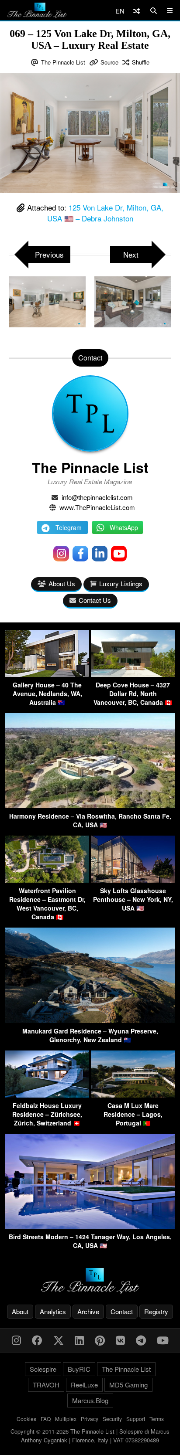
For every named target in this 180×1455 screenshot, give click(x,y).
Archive (88, 1311)
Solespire (43, 1368)
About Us (61, 583)
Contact (122, 1311)
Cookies (26, 1418)
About (20, 1311)
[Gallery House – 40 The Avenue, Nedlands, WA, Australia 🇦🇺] (47, 674)
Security (112, 1418)
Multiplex (65, 1418)
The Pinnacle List (63, 62)
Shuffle (140, 62)
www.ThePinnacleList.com (97, 507)
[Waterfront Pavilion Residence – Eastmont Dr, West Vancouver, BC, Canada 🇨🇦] (47, 879)
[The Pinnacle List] (90, 1281)
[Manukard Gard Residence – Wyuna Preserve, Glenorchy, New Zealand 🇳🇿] (90, 1020)
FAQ (46, 1418)
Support (135, 1418)
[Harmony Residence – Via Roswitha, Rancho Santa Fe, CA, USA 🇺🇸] (90, 805)
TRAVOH (46, 1384)
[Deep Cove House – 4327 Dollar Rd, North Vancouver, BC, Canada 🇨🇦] (133, 674)
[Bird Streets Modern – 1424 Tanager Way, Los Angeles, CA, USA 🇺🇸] (90, 1226)
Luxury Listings (120, 583)
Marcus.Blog (90, 1400)
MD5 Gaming (128, 1384)
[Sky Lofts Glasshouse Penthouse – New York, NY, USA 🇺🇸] (133, 879)
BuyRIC (79, 1368)
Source (109, 62)
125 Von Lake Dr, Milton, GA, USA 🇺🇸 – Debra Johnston (105, 213)
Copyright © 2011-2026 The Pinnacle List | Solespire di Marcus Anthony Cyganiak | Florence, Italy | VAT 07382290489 (90, 1435)
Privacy (89, 1418)
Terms (156, 1418)
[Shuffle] (136, 10)
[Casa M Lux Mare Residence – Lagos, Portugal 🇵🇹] (133, 1094)
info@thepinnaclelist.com (97, 497)
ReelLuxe (84, 1384)
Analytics (53, 1311)
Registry (156, 1311)
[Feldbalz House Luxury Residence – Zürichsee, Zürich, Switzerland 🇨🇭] (47, 1094)
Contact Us (95, 600)
